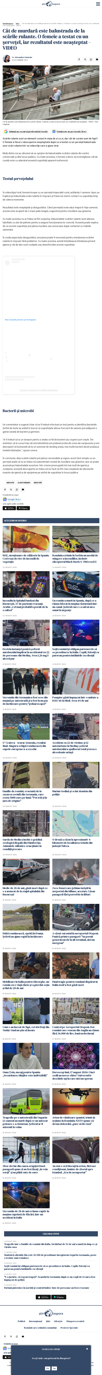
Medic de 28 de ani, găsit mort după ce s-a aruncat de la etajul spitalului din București (25, 891)
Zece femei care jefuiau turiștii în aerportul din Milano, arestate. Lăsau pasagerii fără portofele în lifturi (73, 891)
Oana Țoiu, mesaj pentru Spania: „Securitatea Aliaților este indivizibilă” (25, 1074)
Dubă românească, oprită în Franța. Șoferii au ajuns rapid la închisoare (23, 935)
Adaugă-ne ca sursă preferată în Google (28, 131)
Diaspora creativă (75, 1321)
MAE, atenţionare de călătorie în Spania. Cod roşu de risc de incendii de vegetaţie (26, 558)
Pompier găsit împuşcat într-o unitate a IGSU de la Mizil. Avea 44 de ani (75, 699)
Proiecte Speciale (69, 1327)
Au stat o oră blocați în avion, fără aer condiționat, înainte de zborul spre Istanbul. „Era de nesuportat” (74, 1169)
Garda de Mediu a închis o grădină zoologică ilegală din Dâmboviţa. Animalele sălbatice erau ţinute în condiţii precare (22, 844)
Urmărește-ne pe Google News (72, 131)
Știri (17, 23)
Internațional (35, 1321)
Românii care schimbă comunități (40, 1327)
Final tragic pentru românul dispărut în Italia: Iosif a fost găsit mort (75, 983)
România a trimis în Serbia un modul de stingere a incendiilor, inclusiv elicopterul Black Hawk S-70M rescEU (75, 558)
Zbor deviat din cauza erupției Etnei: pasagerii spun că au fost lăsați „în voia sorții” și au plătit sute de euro (25, 1169)
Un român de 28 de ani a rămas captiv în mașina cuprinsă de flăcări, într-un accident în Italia (26, 1214)
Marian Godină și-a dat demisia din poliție (72, 793)
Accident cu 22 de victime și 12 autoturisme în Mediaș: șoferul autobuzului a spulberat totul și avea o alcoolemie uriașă (74, 747)
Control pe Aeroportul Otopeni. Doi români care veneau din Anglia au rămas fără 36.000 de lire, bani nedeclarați (75, 1030)
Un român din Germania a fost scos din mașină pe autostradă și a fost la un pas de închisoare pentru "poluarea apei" (25, 700)
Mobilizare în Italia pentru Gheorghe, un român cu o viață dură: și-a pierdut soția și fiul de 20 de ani (26, 985)
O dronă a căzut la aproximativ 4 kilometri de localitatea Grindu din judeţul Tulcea (72, 843)
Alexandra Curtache (23, 57)
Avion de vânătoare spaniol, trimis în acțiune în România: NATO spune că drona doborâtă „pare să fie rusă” (73, 1120)
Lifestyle (58, 1321)
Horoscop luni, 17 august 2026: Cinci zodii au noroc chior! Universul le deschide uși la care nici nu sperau (73, 1075)
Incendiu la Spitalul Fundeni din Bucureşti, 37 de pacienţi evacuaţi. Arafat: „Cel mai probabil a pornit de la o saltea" (25, 605)
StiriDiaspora (8, 23)
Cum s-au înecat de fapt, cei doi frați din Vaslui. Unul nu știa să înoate (26, 1028)
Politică (21, 1321)
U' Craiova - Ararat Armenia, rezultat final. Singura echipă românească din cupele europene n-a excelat (24, 746)
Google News (14, 499)
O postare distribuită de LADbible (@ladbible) (39, 390)
